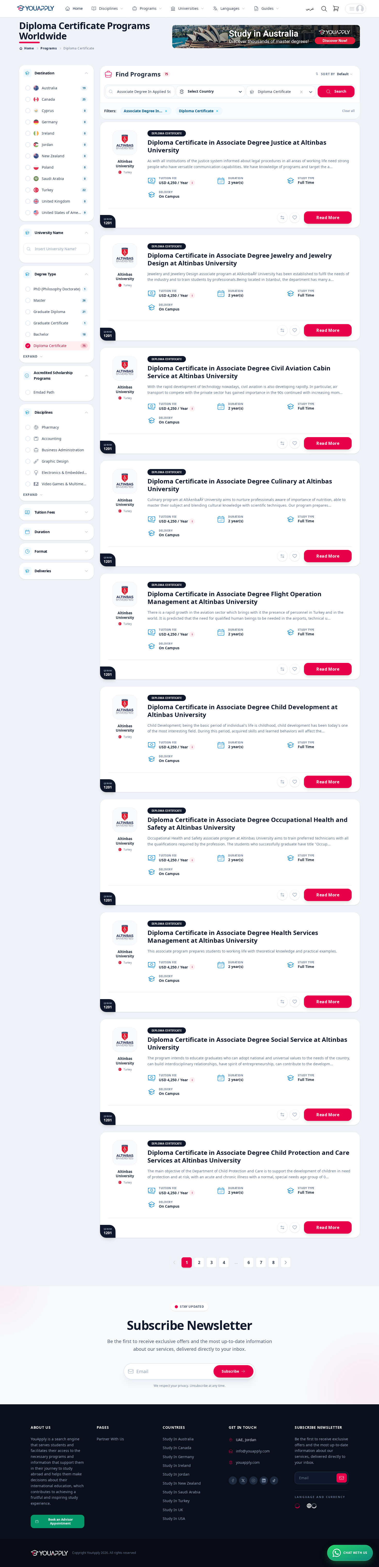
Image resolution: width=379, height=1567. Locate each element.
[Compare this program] (282, 217)
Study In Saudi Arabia (181, 1492)
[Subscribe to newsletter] (341, 1478)
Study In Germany (178, 1456)
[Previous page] (174, 1262)
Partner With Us (110, 1438)
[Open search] (324, 8)
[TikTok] (274, 1480)
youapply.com (248, 1462)
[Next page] (286, 1262)
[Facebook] (233, 1480)
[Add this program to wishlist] (295, 217)
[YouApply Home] (35, 8)
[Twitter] (243, 1480)
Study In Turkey (176, 1500)
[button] (355, 9)
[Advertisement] (266, 36)
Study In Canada (177, 1447)
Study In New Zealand (182, 1483)
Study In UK (173, 1509)
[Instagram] (253, 1480)
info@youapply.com (253, 1451)
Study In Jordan (176, 1474)
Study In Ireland (177, 1465)
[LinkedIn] (264, 1480)
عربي (310, 8)
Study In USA (174, 1518)
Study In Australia (178, 1438)
